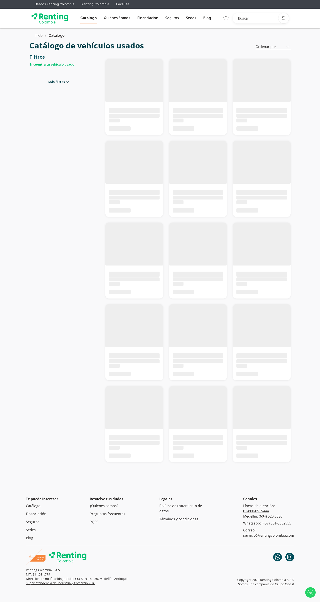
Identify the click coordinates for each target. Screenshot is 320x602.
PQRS (94, 522)
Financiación (147, 18)
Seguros (172, 18)
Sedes (191, 18)
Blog (207, 18)
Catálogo (88, 18)
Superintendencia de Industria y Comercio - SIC (60, 583)
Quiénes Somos (117, 18)
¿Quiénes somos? (104, 505)
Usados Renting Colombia (54, 4)
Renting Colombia (95, 4)
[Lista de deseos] (226, 18)
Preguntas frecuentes (107, 513)
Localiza (122, 4)
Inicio (38, 35)
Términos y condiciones (178, 519)
